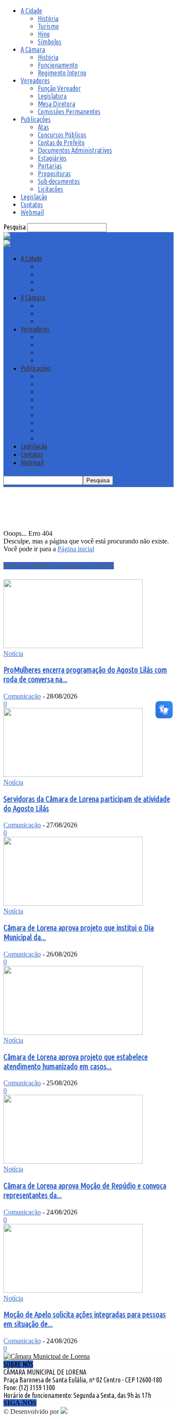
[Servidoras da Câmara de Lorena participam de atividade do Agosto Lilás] (73, 774)
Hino (44, 34)
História (48, 18)
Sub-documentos (59, 181)
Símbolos (49, 42)
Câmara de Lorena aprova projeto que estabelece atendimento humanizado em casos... (75, 1062)
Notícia (13, 653)
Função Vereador (59, 88)
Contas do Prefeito (61, 142)
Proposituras (54, 173)
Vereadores (35, 80)
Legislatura (52, 96)
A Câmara (33, 49)
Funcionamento (58, 65)
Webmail (32, 212)
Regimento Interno (62, 73)
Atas (43, 127)
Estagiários (52, 158)
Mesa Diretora (56, 104)
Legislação (34, 197)
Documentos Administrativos (75, 150)
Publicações (36, 119)
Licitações (50, 189)
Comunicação (22, 696)
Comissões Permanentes (69, 111)
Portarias (50, 166)
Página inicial (76, 549)
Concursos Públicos (62, 135)
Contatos (32, 204)
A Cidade (31, 11)
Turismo (48, 26)
